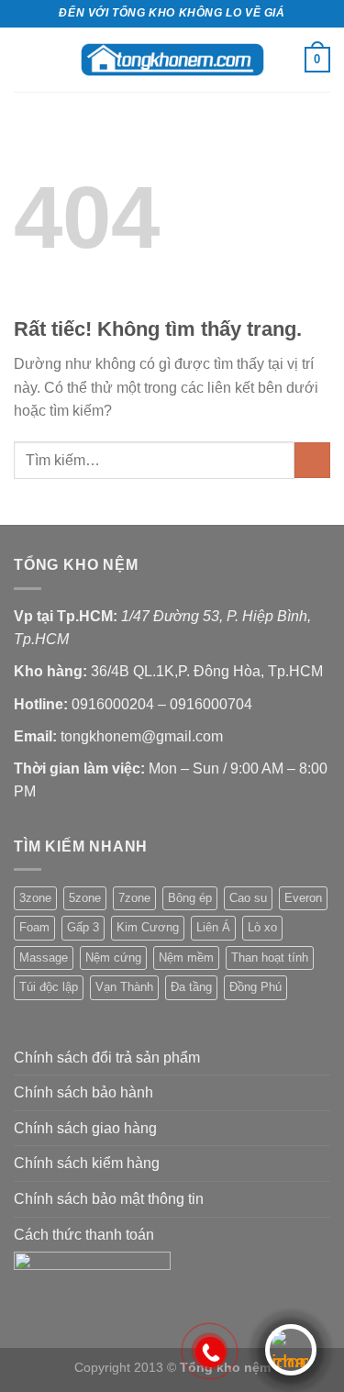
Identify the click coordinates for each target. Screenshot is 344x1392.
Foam (34, 927)
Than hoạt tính (269, 957)
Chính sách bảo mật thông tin (109, 1199)
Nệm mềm (186, 957)
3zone (35, 898)
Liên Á (213, 927)
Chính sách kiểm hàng (87, 1163)
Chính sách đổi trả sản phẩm (107, 1057)
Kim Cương (148, 927)
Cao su (248, 898)
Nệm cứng (113, 957)
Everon (303, 898)
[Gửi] (312, 460)
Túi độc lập (48, 987)
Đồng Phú (255, 987)
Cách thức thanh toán (84, 1234)
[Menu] (25, 59)
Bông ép (190, 898)
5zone (85, 898)
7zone (134, 898)
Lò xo (262, 927)
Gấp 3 (83, 927)
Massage (43, 957)
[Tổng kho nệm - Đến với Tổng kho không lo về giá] (172, 59)
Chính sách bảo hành (83, 1092)
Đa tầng (191, 987)
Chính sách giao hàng (85, 1128)
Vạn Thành (124, 987)
